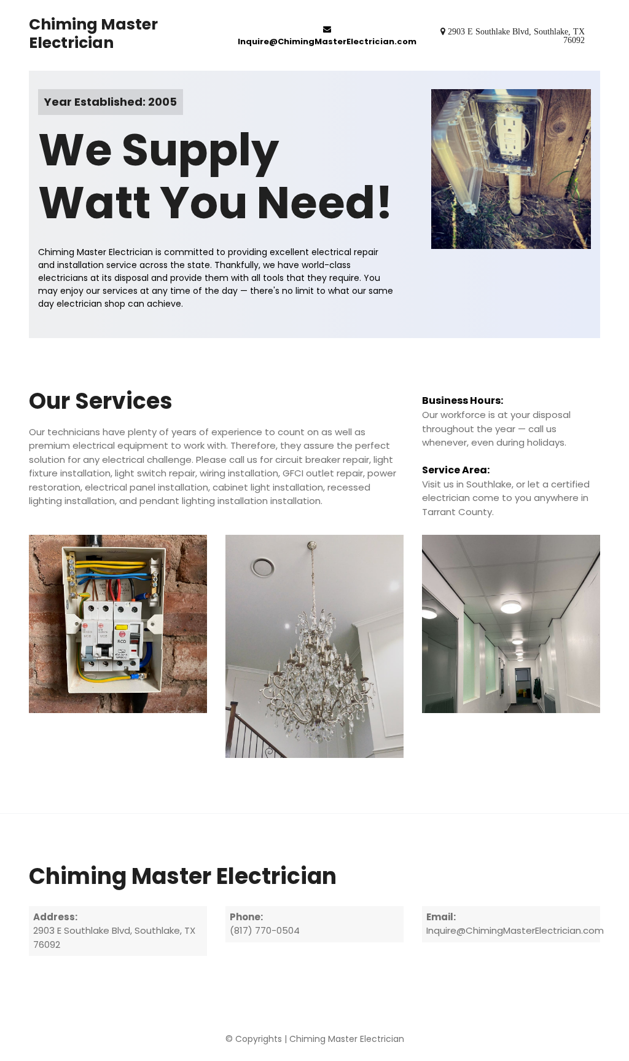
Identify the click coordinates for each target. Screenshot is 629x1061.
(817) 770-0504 (265, 930)
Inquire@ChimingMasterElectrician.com (327, 41)
